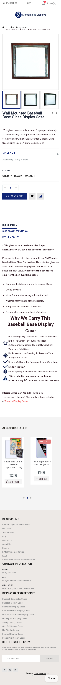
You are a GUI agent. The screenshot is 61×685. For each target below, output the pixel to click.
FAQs (4, 556)
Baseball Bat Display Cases (14, 599)
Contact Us (7, 540)
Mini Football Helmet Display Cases (18, 614)
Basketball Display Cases (13, 607)
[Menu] (16, 3)
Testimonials (8, 532)
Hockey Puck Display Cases (14, 618)
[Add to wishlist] (32, 196)
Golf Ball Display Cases (12, 626)
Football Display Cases (12, 634)
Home (3, 27)
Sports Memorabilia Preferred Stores (18, 560)
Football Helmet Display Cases (16, 610)
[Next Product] (57, 113)
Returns (5, 548)
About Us (6, 544)
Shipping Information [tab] (15, 231)
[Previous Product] (52, 113)
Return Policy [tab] (10, 237)
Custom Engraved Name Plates (16, 524)
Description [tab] (9, 225)
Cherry (7, 175)
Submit (49, 658)
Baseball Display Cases (16, 401)
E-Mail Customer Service (13, 552)
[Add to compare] (40, 196)
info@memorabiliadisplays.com (16, 580)
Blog (4, 536)
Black (18, 175)
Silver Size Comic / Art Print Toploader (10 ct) (13, 464)
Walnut (30, 175)
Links (28, 3)
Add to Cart (17, 196)
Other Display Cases (18, 27)
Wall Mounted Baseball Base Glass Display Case (23, 115)
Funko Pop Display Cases (13, 638)
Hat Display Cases (10, 630)
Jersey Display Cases (12, 622)
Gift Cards (6, 528)
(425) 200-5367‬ (9, 572)
